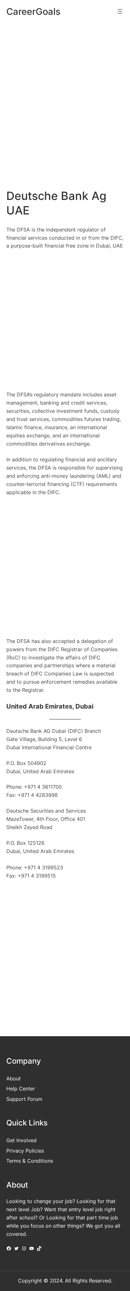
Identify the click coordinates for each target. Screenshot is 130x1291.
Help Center (20, 1088)
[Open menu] (120, 11)
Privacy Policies (25, 1151)
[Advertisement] (65, 96)
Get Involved (21, 1140)
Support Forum (24, 1099)
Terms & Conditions (29, 1161)
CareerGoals (33, 11)
